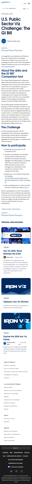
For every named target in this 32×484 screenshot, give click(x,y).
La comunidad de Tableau (12, 384)
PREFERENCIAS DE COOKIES (15, 463)
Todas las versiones (9, 440)
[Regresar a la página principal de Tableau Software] (7, 2)
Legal (4, 456)
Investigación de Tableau (11, 374)
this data (14, 149)
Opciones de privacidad (17, 467)
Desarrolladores (18, 452)
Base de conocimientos (10, 431)
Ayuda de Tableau (9, 437)
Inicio (4, 8)
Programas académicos (10, 406)
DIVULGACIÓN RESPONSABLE (15, 459)
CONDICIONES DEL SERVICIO (14, 456)
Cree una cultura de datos (11, 368)
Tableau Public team (13, 41)
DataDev (6, 396)
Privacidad (25, 456)
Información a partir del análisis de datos (15, 371)
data (14, 131)
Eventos (6, 409)
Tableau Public (12, 8)
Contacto (6, 378)
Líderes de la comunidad (11, 393)
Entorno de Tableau (9, 403)
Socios (6, 415)
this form (25, 187)
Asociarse (6, 421)
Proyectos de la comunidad (12, 400)
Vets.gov (23, 87)
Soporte (6, 428)
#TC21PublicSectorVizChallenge (15, 178)
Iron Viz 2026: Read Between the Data (12, 252)
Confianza (5, 452)
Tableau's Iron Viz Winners (16, 301)
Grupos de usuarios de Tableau (13, 390)
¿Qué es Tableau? (9, 362)
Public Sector (16, 209)
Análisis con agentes (9, 365)
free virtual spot (6, 66)
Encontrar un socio (9, 418)
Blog (7, 8)
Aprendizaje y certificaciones (12, 434)
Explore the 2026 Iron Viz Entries (15, 338)
